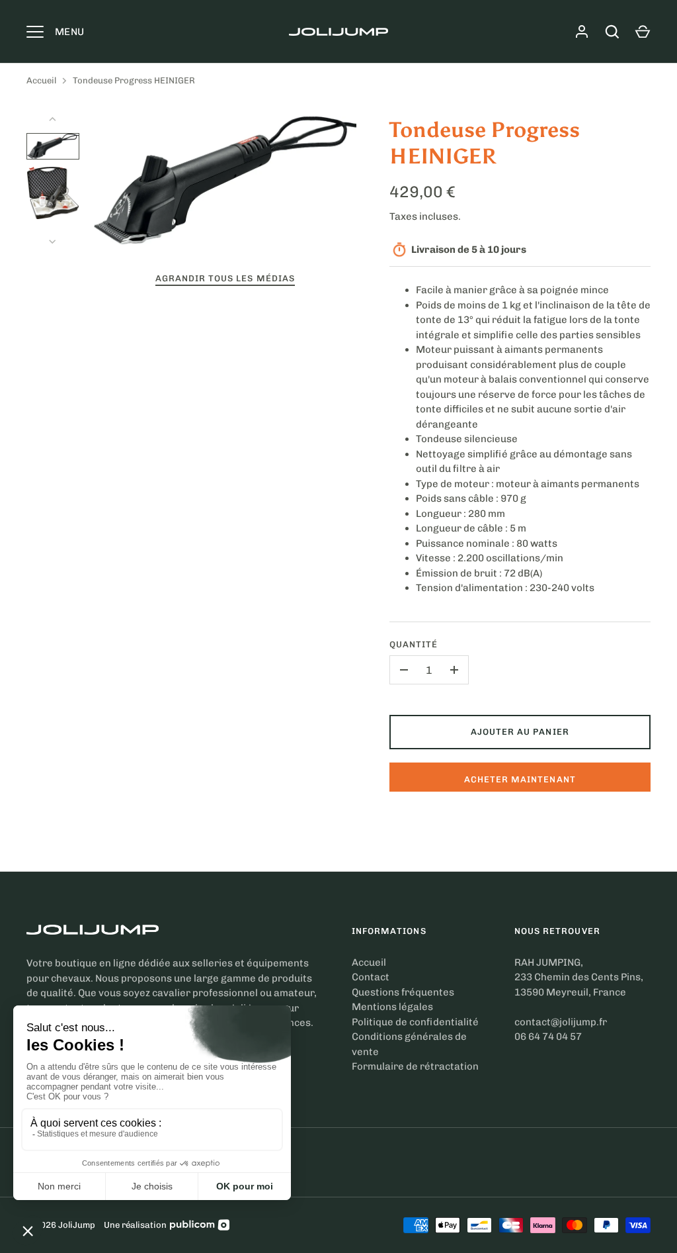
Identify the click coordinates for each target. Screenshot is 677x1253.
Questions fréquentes (403, 992)
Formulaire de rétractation (415, 1066)
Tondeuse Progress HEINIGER (134, 80)
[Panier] (642, 31)
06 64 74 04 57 (548, 1037)
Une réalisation (135, 1225)
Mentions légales (392, 1007)
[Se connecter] (581, 31)
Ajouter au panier (520, 732)
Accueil (41, 80)
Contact (370, 977)
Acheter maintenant (520, 779)
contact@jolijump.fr (560, 1022)
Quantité (413, 644)
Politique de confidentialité (415, 1022)
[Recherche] (612, 31)
